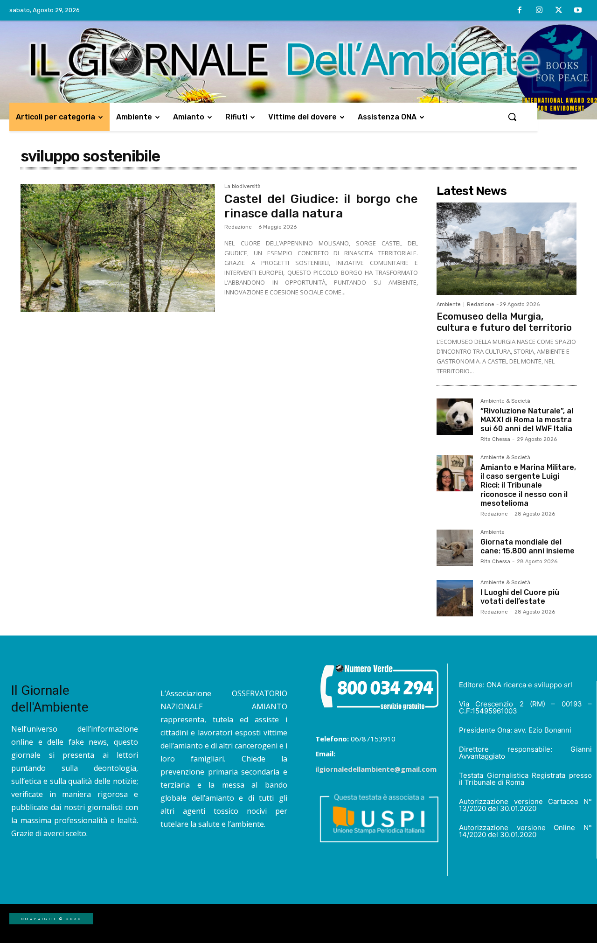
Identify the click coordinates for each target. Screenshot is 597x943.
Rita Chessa (495, 439)
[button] (512, 117)
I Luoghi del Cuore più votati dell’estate (519, 597)
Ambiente (449, 304)
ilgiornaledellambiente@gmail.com (376, 769)
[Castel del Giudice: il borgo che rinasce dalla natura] (118, 248)
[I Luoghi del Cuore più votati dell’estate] (455, 598)
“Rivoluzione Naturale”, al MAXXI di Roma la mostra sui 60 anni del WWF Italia (526, 419)
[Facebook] (520, 11)
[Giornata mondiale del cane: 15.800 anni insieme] (455, 548)
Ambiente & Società (505, 401)
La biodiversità (242, 186)
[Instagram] (539, 11)
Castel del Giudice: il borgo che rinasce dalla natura (321, 206)
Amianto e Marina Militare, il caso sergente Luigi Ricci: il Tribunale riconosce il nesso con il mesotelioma (528, 485)
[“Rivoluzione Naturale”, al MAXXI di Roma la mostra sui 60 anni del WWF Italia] (455, 416)
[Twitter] (559, 11)
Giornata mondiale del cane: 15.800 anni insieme (527, 546)
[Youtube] (578, 11)
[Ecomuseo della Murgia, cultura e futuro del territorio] (506, 249)
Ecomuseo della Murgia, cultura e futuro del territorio (504, 322)
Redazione (238, 227)
